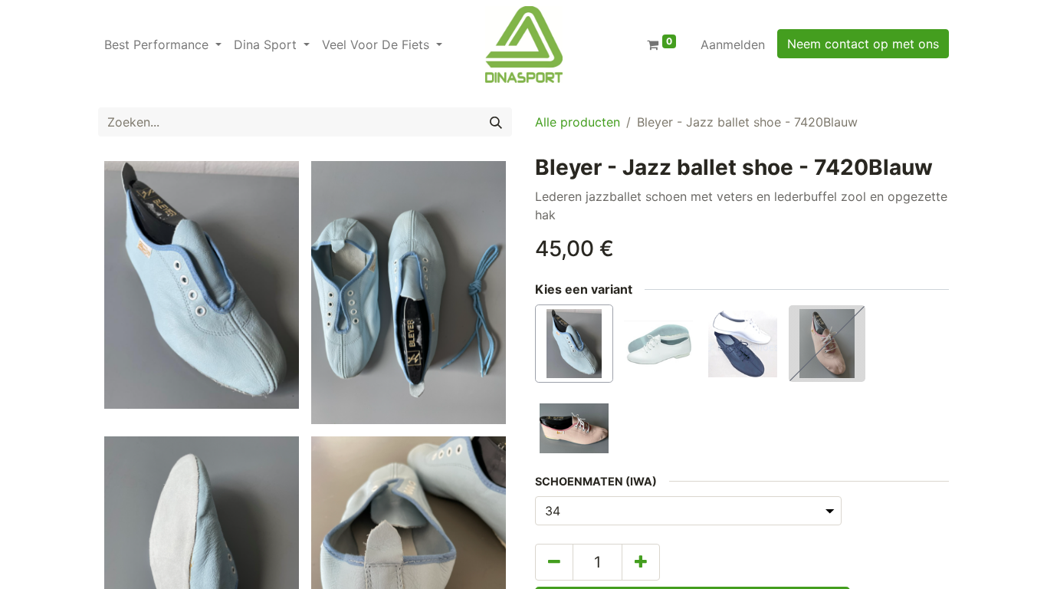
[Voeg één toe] (641, 562)
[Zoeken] (496, 122)
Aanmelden (733, 44)
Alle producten (577, 122)
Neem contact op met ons (863, 43)
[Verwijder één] (554, 562)
